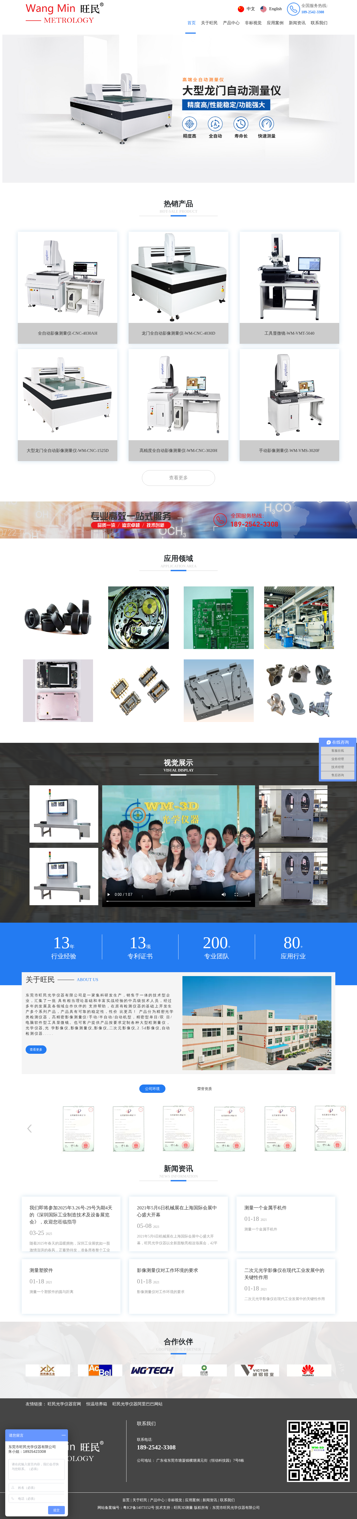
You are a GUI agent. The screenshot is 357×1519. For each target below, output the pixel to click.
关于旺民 (209, 23)
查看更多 (178, 477)
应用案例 (275, 23)
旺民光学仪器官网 (64, 1404)
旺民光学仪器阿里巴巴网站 (137, 1404)
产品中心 (231, 23)
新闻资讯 (297, 23)
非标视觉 (253, 23)
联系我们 (319, 23)
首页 (191, 23)
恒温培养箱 (96, 1404)
